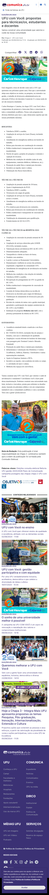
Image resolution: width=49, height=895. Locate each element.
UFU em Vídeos (10, 835)
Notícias (29, 773)
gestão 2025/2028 (14, 471)
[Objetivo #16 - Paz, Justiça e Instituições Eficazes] (4, 486)
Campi (6, 773)
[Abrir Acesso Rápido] (36, 4)
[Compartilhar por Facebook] (11, 862)
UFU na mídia (32, 787)
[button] (24, 69)
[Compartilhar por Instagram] (21, 862)
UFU (3, 471)
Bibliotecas (8, 785)
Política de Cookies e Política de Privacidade (25, 849)
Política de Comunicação (32, 813)
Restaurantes (9, 794)
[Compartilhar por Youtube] (5, 862)
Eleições (20, 468)
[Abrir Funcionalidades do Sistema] (41, 4)
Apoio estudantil (10, 803)
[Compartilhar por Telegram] (36, 862)
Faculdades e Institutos (9, 779)
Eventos (29, 782)
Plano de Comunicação (33, 471)
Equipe (29, 807)
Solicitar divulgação (34, 831)
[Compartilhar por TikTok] (26, 862)
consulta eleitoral (31, 468)
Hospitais (7, 789)
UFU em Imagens (10, 831)
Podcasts (7, 840)
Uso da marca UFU (11, 811)
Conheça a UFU (10, 769)
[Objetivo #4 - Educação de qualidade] (40, 482)
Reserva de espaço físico (34, 836)
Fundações (8, 798)
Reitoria (43, 468)
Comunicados (32, 778)
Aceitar (24, 887)
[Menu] (3, 10)
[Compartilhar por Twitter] (16, 862)
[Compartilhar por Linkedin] (31, 862)
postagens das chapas (21, 474)
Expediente (31, 769)
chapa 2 (34, 474)
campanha (6, 474)
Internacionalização (11, 807)
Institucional (31, 803)
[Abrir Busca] (45, 4)
